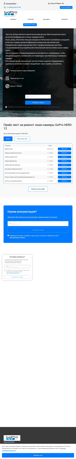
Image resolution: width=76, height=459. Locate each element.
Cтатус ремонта (66, 7)
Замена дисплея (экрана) (12, 165)
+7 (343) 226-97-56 (13, 7)
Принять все (38, 455)
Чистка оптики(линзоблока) (13, 181)
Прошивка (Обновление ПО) (13, 169)
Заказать (64, 149)
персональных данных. (53, 107)
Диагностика (9, 149)
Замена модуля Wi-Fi (11, 157)
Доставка (46, 19)
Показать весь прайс (38, 189)
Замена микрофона (11, 161)
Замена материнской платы (13, 153)
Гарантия (31, 19)
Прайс (8, 139)
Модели (13, 19)
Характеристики (22, 139)
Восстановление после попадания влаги (17, 173)
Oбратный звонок (30, 24)
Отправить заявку (38, 102)
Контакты (64, 19)
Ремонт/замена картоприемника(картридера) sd (19, 177)
